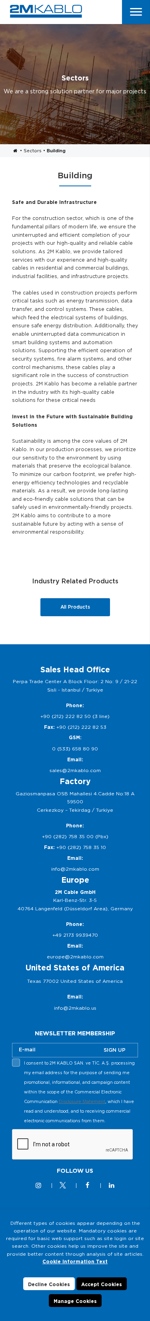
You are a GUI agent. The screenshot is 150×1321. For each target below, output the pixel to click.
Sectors (33, 150)
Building (56, 150)
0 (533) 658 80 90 (75, 749)
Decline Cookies (49, 1284)
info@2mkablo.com (75, 869)
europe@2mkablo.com (75, 957)
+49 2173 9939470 (75, 935)
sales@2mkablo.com (75, 770)
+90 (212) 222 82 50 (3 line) (75, 716)
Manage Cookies (75, 1301)
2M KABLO (46, 11)
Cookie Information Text (75, 1261)
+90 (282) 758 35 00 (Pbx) (75, 836)
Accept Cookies (101, 1284)
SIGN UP (115, 1050)
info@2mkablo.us (75, 1008)
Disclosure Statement (82, 1101)
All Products (75, 607)
